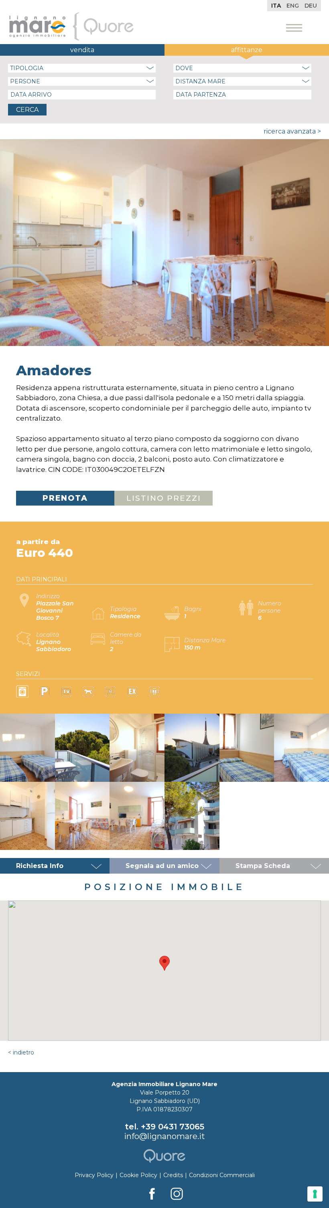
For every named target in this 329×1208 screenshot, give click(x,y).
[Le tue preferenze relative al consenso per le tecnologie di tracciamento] (315, 1194)
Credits (173, 1175)
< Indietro (21, 1052)
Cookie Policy (138, 1175)
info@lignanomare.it (164, 1136)
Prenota (65, 498)
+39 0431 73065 (172, 1126)
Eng (292, 5)
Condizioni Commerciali (222, 1175)
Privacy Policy (94, 1175)
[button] (164, 963)
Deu (311, 5)
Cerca (27, 109)
